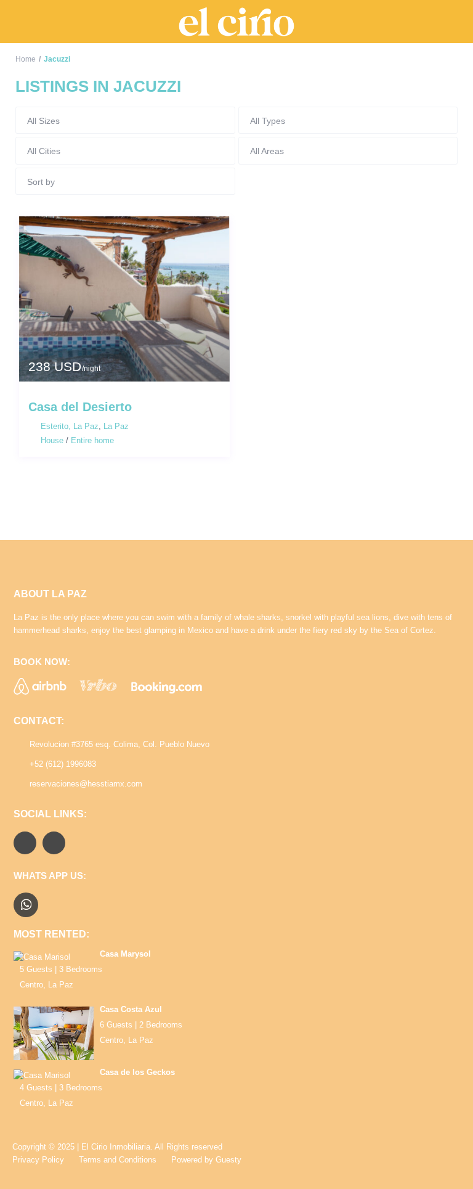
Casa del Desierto (80, 407)
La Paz (116, 426)
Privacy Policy (38, 1159)
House (52, 440)
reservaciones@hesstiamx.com (86, 783)
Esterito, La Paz (70, 426)
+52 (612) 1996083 (63, 764)
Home (25, 59)
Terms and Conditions (117, 1159)
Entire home (92, 440)
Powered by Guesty (206, 1159)
